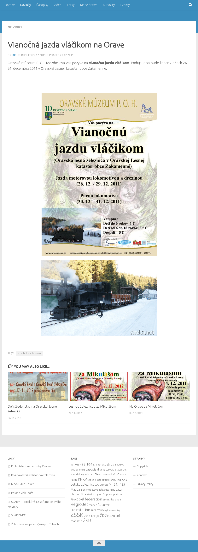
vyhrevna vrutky (112, 510)
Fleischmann (103, 474)
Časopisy (42, 5)
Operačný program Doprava (97, 494)
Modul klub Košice (22, 484)
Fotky (71, 5)
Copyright (143, 466)
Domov (10, 5)
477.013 (75, 464)
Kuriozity (109, 5)
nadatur (117, 489)
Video (57, 5)
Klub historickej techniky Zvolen (31, 466)
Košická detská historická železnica (33, 475)
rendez (93, 505)
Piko (73, 499)
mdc (82, 489)
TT (98, 510)
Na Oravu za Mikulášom (146, 406)
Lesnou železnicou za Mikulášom (92, 406)
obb (73, 494)
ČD (102, 515)
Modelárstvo (88, 5)
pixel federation (89, 499)
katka (123, 474)
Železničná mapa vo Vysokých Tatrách (35, 524)
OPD (78, 494)
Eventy (125, 5)
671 (95, 464)
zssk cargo (91, 515)
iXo (14, 55)
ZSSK (77, 515)
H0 (113, 474)
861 (99, 464)
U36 (102, 510)
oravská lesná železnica (29, 353)
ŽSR (87, 520)
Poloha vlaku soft (22, 492)
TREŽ (93, 510)
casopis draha (95, 469)
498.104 (86, 464)
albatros (108, 464)
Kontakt (142, 475)
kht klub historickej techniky (101, 480)
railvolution (114, 499)
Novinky (25, 5)
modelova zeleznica (97, 489)
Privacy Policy (145, 484)
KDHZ (74, 479)
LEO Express (101, 484)
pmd (105, 499)
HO (117, 474)
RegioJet (79, 504)
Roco (101, 505)
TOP (107, 505)
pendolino (117, 494)
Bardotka (80, 470)
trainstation (80, 510)
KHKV (82, 479)
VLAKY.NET (18, 515)
